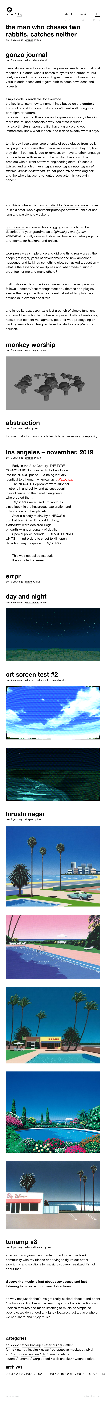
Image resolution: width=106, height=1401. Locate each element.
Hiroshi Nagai (25, 815)
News (38, 60)
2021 (40, 1374)
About (68, 14)
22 (94, 20)
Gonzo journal (26, 55)
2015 (91, 1374)
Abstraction (23, 423)
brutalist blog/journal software (66, 205)
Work (83, 14)
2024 (9, 1374)
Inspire (29, 40)
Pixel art (35, 680)
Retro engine (32, 350)
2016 (80, 1374)
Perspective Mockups (67, 1350)
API (8, 1345)
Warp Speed (41, 1359)
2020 (50, 1374)
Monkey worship (30, 345)
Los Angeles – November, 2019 (49, 453)
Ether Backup (31, 1345)
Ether (9, 9)
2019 (60, 1374)
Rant (15, 1354)
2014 (101, 1374)
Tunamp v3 (21, 1242)
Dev (28, 60)
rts (44, 1354)
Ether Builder (53, 1345)
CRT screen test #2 (32, 675)
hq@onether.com (91, 1396)
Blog (19, 14)
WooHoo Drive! (85, 1359)
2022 (29, 1374)
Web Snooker (62, 1359)
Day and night (26, 597)
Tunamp (39, 1247)
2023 (19, 1374)
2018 (70, 1374)
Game (21, 1350)
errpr (13, 577)
